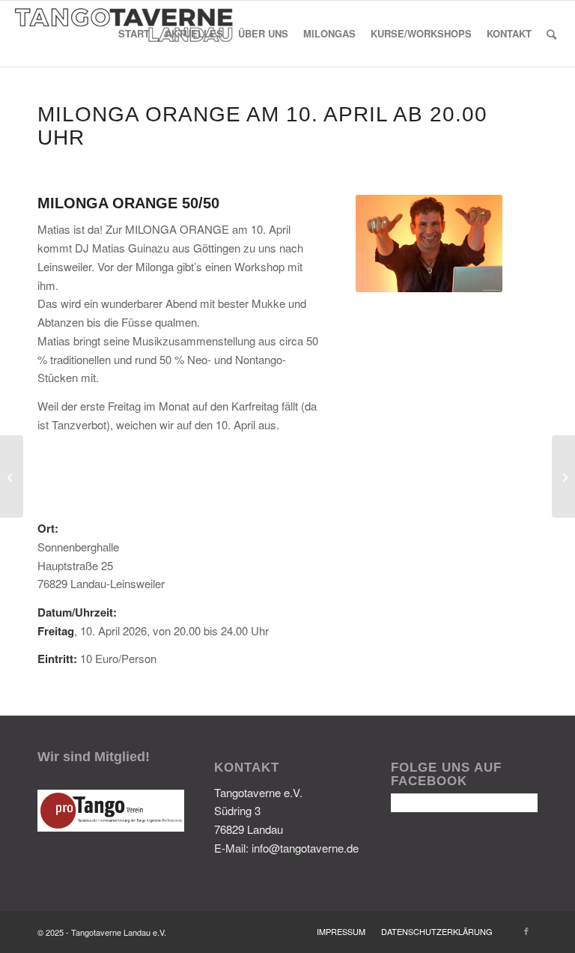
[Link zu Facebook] (526, 930)
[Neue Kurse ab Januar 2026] (11, 476)
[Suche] (551, 34)
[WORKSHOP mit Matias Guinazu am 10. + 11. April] (563, 476)
